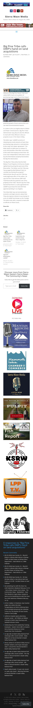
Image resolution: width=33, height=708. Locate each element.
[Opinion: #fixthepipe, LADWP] (8, 251)
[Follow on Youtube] (21, 10)
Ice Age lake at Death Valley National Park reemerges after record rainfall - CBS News (17, 662)
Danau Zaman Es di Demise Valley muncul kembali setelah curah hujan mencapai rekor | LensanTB (17, 645)
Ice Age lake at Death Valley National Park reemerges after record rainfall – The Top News (17, 653)
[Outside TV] (16, 511)
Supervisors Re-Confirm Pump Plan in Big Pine (20, 237)
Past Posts (24, 54)
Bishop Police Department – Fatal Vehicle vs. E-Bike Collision (16, 561)
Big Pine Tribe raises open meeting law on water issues (7, 238)
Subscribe (24, 286)
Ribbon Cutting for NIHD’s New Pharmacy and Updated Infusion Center (16, 620)
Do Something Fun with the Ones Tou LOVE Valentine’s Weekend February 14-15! (17, 598)
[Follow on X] (18, 10)
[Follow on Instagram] (14, 10)
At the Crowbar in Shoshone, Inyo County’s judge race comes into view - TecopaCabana (17, 605)
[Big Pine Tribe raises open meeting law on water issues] (8, 232)
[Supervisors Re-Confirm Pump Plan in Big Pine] (21, 232)
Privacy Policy (13, 703)
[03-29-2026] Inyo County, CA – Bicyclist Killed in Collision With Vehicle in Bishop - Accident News (17, 568)
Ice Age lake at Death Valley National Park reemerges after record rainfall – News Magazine (17, 636)
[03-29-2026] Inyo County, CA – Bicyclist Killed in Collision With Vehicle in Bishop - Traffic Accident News (17, 557)
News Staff (8, 54)
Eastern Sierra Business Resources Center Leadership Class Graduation (17, 629)
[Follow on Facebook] (11, 10)
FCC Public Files (16, 318)
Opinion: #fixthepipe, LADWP (6, 256)
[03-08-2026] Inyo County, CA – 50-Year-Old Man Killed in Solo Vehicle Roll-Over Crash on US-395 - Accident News (16, 579)
